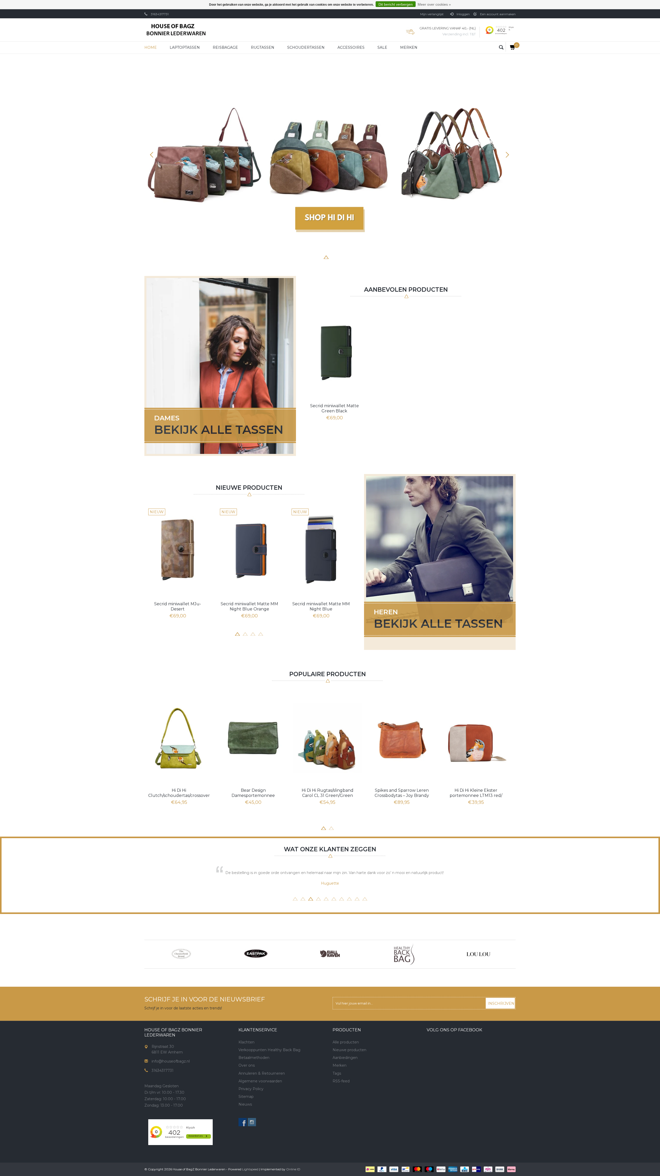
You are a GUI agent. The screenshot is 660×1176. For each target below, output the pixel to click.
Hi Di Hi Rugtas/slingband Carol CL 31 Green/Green (327, 793)
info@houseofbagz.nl (171, 1061)
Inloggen (463, 14)
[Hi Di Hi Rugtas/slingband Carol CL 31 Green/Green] (327, 738)
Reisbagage (225, 47)
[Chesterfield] (181, 954)
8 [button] (357, 256)
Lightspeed (250, 1169)
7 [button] (349, 256)
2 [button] (310, 256)
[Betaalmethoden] (369, 1169)
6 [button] (341, 256)
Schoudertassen (306, 47)
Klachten (246, 1042)
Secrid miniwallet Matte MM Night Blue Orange (249, 606)
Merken (408, 47)
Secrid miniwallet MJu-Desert (177, 606)
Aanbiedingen (345, 1057)
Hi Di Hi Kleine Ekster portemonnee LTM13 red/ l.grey (476, 793)
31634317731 (160, 14)
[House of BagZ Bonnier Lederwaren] (176, 29)
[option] (330, 157)
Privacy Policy (250, 1089)
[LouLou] (478, 954)
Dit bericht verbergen (395, 4)
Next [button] (506, 155)
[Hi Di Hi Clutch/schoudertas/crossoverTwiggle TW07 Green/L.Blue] (178, 738)
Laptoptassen (185, 47)
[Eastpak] (256, 954)
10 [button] (364, 898)
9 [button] (357, 898)
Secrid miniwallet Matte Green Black (334, 408)
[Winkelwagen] (511, 47)
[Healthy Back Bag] (404, 954)
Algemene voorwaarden (260, 1081)
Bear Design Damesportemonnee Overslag (253, 793)
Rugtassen (262, 47)
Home (150, 47)
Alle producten (346, 1042)
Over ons (246, 1065)
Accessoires (351, 47)
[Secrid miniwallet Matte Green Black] (334, 352)
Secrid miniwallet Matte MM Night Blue (321, 606)
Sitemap (246, 1096)
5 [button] (333, 256)
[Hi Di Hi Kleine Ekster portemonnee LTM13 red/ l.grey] (475, 738)
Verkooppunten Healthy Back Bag (269, 1050)
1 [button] (303, 256)
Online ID (293, 1169)
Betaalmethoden (253, 1057)
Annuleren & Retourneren (261, 1073)
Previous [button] (153, 155)
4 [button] (326, 256)
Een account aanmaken (497, 14)
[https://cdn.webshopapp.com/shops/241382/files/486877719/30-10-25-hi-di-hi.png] (330, 157)
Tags (337, 1073)
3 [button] (318, 256)
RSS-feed (341, 1081)
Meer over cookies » (434, 4)
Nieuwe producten (349, 1050)
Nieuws (245, 1104)
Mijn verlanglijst (432, 14)
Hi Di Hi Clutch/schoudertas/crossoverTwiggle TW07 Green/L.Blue (179, 793)
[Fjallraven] (330, 954)
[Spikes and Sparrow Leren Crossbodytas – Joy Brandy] (401, 738)
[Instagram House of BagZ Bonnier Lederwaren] (252, 1122)
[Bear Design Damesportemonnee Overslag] (253, 738)
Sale (382, 47)
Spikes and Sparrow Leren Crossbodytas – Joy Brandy (402, 793)
